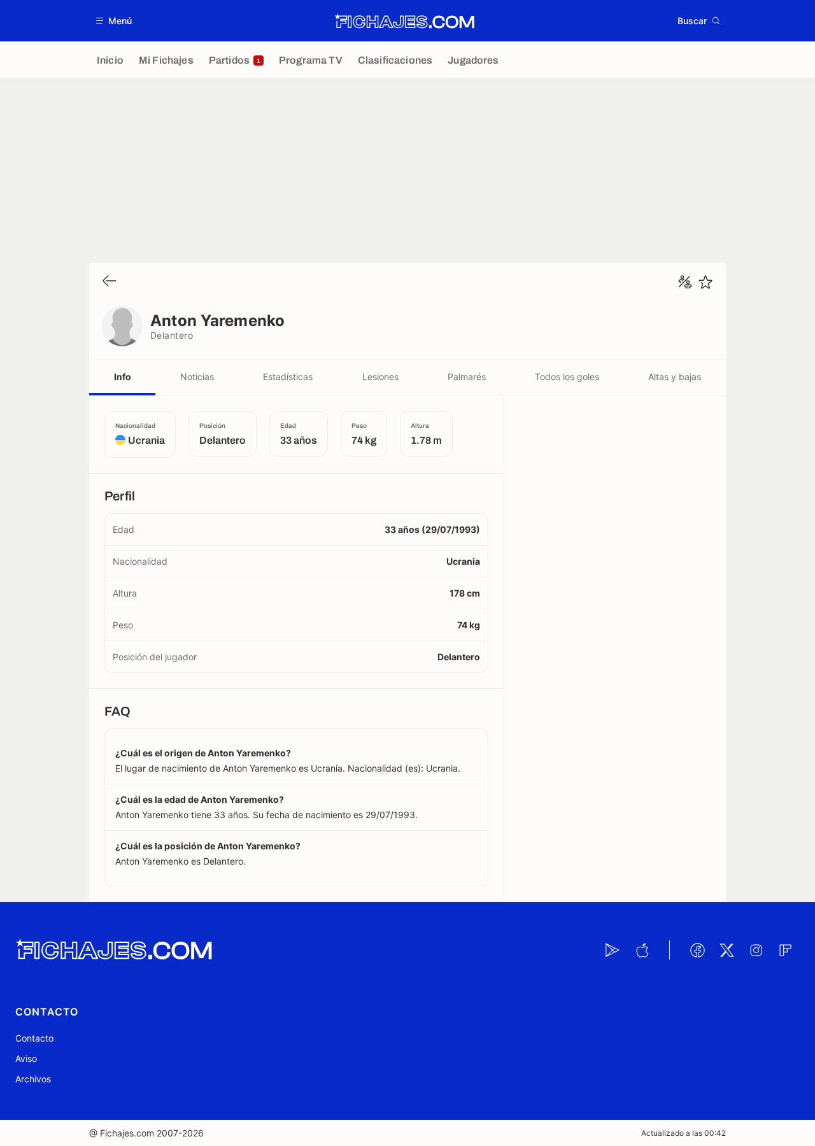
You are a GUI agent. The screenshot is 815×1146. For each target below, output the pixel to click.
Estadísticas (288, 376)
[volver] (109, 281)
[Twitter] (726, 949)
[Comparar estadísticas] (685, 282)
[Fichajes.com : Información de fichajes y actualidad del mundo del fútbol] (404, 21)
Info (122, 376)
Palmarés (467, 376)
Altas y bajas (674, 376)
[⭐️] (705, 282)
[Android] (612, 949)
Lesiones (380, 376)
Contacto (34, 1038)
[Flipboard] (785, 949)
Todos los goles (567, 376)
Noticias (197, 376)
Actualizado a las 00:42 (683, 1133)
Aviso (26, 1058)
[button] (114, 20)
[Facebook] (697, 949)
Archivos (33, 1078)
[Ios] (641, 949)
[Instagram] (755, 949)
